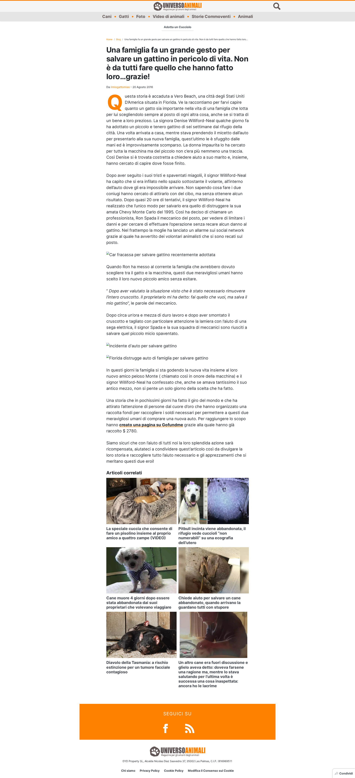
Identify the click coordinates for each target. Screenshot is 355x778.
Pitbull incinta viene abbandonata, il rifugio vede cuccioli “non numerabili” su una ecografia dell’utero (212, 535)
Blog (118, 39)
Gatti (124, 16)
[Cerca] (277, 6)
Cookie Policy (173, 770)
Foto (140, 16)
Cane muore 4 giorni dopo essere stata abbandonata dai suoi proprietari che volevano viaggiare (138, 603)
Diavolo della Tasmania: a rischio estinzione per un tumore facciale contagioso (138, 667)
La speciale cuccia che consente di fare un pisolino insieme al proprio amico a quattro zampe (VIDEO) (139, 533)
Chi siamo (128, 770)
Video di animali (168, 16)
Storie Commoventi (211, 16)
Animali (245, 16)
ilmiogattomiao (120, 87)
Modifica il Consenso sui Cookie (211, 770)
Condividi (346, 773)
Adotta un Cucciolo (177, 27)
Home (109, 39)
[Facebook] (165, 728)
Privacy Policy (150, 770)
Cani (106, 16)
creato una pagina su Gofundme (151, 424)
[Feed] (189, 728)
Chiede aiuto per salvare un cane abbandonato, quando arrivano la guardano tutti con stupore (209, 603)
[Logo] (177, 6)
